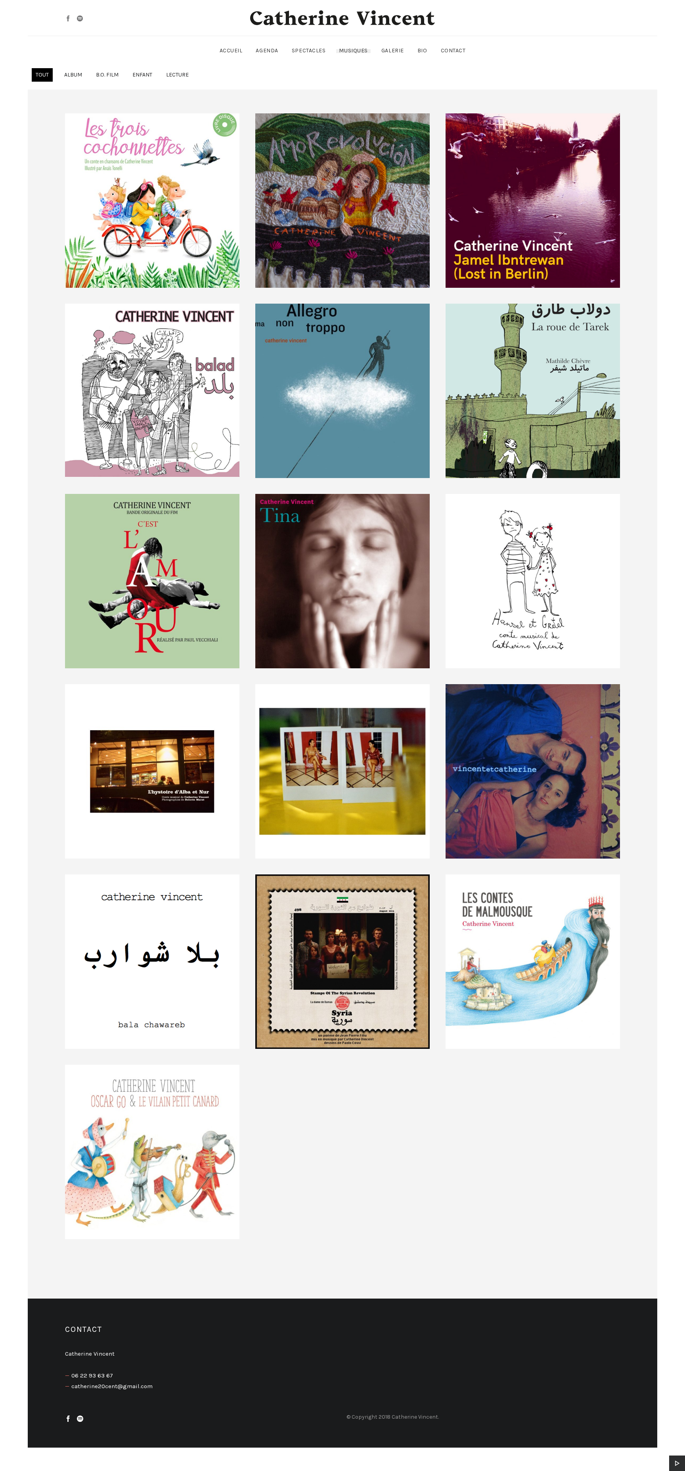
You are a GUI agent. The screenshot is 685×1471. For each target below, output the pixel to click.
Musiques (353, 50)
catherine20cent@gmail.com (112, 1386)
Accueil (231, 50)
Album (73, 74)
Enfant (142, 74)
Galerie (392, 50)
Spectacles (309, 50)
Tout (42, 74)
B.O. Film (107, 74)
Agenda (267, 50)
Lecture (177, 74)
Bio (422, 50)
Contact (453, 50)
